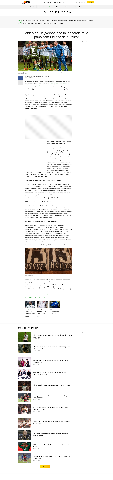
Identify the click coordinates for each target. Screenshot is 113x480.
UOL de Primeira (56, 12)
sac (76, 2)
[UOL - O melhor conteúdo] (26, 2)
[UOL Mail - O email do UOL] (80, 2)
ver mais (44, 466)
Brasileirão (65, 6)
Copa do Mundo (72, 6)
